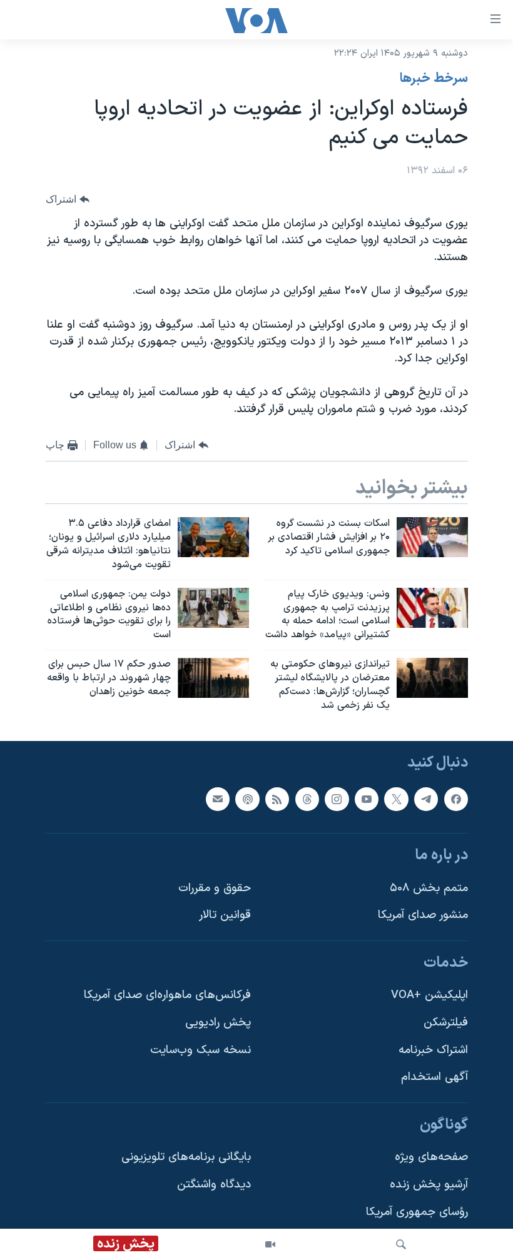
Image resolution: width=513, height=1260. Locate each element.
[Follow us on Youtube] (366, 799)
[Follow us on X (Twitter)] (396, 799)
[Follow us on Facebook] (456, 799)
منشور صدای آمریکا (423, 915)
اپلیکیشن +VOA (429, 995)
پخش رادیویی (218, 1023)
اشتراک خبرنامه (433, 1050)
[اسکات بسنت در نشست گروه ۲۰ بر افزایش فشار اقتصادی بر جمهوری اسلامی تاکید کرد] (432, 537)
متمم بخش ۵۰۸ (429, 888)
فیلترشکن (446, 1023)
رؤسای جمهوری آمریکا (417, 1212)
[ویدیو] (270, 1244)
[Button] (67, 199)
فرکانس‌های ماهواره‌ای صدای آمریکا (167, 995)
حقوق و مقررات (214, 888)
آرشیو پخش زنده (429, 1185)
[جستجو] (401, 1244)
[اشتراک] (218, 799)
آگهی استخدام (434, 1077)
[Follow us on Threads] (307, 799)
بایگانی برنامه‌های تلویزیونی (186, 1157)
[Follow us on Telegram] (426, 799)
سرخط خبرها (434, 79)
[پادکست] (247, 799)
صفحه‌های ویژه (431, 1157)
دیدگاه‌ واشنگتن (214, 1185)
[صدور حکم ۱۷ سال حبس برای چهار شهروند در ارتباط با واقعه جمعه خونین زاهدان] (213, 678)
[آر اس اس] (277, 799)
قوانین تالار (225, 915)
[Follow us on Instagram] (336, 799)
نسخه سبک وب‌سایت (200, 1050)
